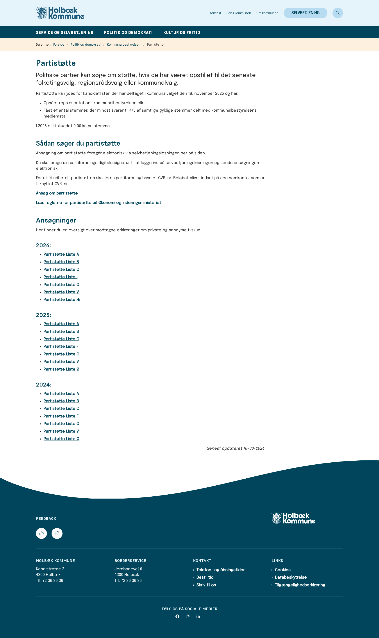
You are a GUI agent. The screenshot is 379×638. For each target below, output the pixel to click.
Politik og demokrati (128, 32)
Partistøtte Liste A (61, 255)
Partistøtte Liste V (61, 292)
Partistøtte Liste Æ (62, 300)
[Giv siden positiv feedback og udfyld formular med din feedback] (41, 533)
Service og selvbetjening (64, 32)
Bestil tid (205, 577)
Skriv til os (206, 585)
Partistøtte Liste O (61, 285)
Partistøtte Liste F (61, 347)
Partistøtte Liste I (60, 277)
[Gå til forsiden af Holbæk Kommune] (121, 13)
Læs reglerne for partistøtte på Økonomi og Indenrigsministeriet (98, 203)
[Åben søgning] (338, 13)
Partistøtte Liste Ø (61, 369)
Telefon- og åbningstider (221, 570)
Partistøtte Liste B (61, 262)
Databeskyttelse (291, 577)
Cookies (283, 570)
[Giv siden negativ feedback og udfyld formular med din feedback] (57, 533)
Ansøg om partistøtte (57, 193)
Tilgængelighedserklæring (300, 585)
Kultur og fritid (181, 32)
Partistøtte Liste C (61, 270)
